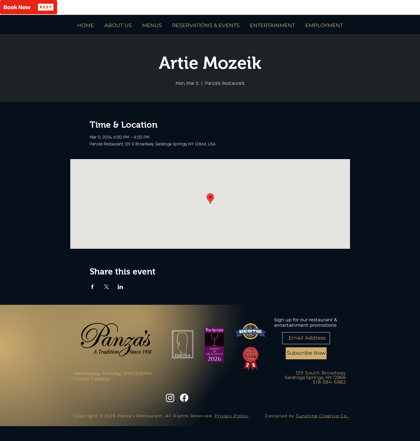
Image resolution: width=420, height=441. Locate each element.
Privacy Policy (232, 415)
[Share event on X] (106, 286)
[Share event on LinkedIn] (120, 286)
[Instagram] (170, 397)
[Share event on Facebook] (92, 286)
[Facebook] (184, 397)
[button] (28, 7)
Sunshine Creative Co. (322, 415)
